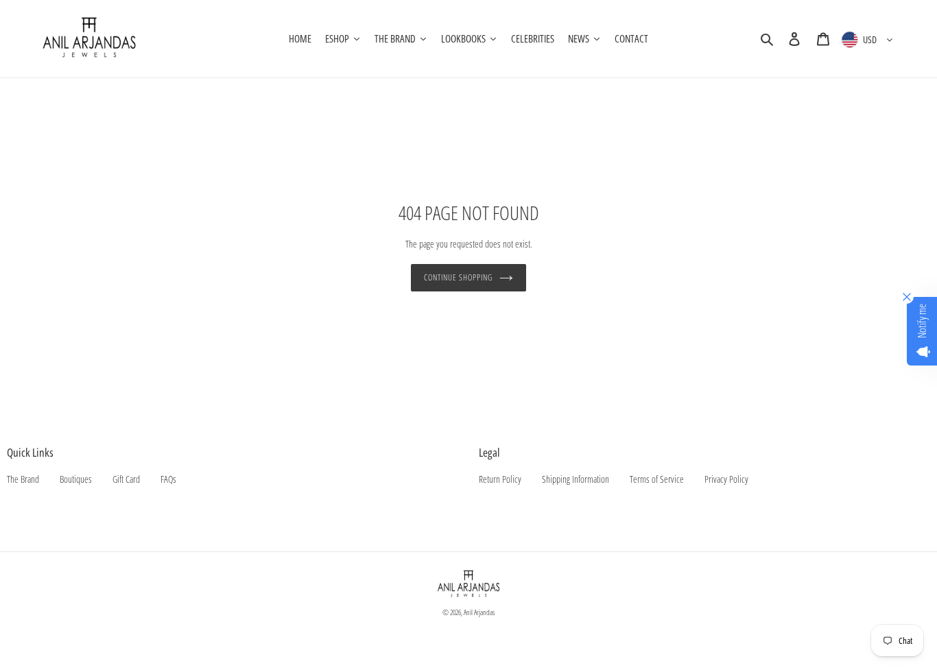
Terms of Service (657, 479)
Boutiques (76, 479)
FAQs (168, 479)
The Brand (23, 479)
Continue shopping (458, 277)
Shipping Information (575, 479)
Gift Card (126, 479)
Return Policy (500, 479)
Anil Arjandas (479, 612)
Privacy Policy (726, 479)
